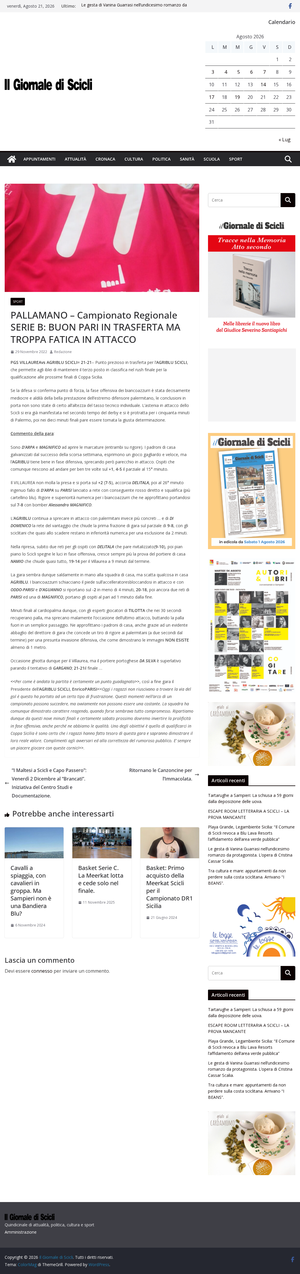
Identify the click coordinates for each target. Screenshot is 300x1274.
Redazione (63, 351)
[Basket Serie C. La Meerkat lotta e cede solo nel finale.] (101, 831)
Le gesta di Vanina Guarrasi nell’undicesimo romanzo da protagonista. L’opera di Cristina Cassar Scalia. (134, 9)
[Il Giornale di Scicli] (12, 159)
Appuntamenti (39, 159)
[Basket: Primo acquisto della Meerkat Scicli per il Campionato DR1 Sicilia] (169, 831)
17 (211, 97)
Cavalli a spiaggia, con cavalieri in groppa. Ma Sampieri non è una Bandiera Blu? (31, 890)
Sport (235, 159)
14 (263, 84)
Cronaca (105, 159)
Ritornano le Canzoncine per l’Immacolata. (160, 774)
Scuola (212, 159)
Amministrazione (21, 1232)
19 (237, 97)
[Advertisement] (252, 385)
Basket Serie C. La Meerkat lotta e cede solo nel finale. (100, 879)
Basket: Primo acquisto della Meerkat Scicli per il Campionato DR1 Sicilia (169, 887)
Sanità (187, 159)
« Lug (285, 139)
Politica (161, 159)
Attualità (75, 159)
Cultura (134, 159)
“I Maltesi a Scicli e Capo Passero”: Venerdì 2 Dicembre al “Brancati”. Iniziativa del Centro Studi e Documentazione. (49, 783)
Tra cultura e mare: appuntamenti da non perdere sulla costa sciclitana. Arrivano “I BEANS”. (247, 877)
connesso (41, 971)
